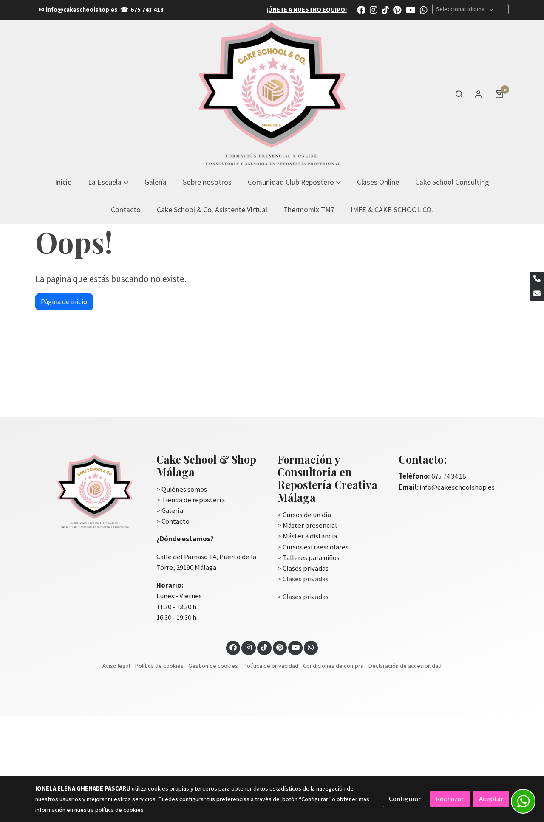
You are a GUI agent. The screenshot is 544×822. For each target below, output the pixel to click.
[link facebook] (361, 9)
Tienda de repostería (193, 499)
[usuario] (478, 94)
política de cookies (119, 810)
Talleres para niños (311, 557)
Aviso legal (116, 666)
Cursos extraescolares (315, 547)
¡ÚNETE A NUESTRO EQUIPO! (306, 10)
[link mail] (537, 293)
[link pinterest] (397, 9)
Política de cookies (159, 666)
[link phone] (537, 279)
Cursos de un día (307, 514)
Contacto (176, 521)
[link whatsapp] (424, 9)
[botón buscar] (459, 94)
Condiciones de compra (333, 666)
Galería (172, 510)
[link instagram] (373, 9)
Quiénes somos (184, 489)
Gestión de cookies (213, 666)
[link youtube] (411, 9)
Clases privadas (306, 568)
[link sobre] (90, 491)
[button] (294, 182)
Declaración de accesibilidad (405, 666)
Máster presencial (310, 525)
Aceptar (491, 798)
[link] (272, 94)
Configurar (405, 798)
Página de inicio (64, 301)
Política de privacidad (270, 666)
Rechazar (450, 798)
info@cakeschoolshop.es (81, 10)
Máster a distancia (310, 535)
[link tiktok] (385, 9)
